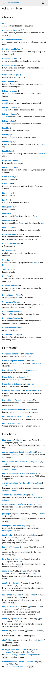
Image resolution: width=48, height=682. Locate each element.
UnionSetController (10, 286)
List (5, 103)
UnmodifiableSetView (11, 328)
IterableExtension (9, 377)
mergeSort (6, 607)
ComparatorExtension (11, 354)
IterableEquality (8, 177)
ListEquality (7, 193)
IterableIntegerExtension (12, 384)
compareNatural (9, 495)
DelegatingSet (8, 121)
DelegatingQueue (9, 114)
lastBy (4, 547)
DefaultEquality (8, 82)
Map (5, 110)
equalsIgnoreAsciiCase (11, 504)
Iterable (8, 94)
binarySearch (7, 440)
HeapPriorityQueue (10, 160)
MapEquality (7, 207)
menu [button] (4, 2)
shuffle (5, 640)
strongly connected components (25, 655)
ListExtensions (8, 423)
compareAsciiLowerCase (12, 452)
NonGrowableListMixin (11, 234)
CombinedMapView (10, 65)
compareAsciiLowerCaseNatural (15, 461)
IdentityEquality (8, 167)
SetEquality (7, 269)
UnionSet (6, 276)
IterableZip (6, 184)
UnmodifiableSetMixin (11, 318)
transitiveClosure (9, 662)
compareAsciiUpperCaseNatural (15, 483)
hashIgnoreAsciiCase (11, 526)
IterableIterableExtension (12, 391)
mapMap (5, 571)
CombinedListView (10, 58)
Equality (5, 128)
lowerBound (7, 559)
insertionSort (7, 535)
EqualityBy (6, 135)
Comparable (36, 363)
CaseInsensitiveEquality (12, 40)
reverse (5, 631)
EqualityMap (7, 142)
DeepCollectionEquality (11, 75)
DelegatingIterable (9, 91)
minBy (4, 619)
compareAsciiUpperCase (12, 473)
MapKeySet (6, 214)
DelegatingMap (8, 107)
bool (39, 504)
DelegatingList (8, 100)
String (25, 452)
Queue (6, 117)
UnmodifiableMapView (11, 311)
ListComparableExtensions (13, 416)
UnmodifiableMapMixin (11, 302)
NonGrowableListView (11, 244)
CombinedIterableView (11, 49)
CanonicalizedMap (9, 30)
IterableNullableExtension (12, 400)
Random (41, 640)
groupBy (5, 514)
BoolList (5, 23)
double (35, 370)
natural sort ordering (10, 469)
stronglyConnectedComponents (15, 649)
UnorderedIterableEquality (12, 335)
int (33, 384)
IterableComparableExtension (14, 361)
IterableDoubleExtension (12, 370)
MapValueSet (7, 221)
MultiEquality (7, 227)
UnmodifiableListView (11, 295)
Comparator (28, 354)
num (34, 410)
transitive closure (19, 667)
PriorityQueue (7, 251)
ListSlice (5, 200)
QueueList (6, 260)
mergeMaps (7, 595)
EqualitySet (7, 151)
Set (5, 124)
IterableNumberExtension (12, 410)
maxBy (5, 583)
